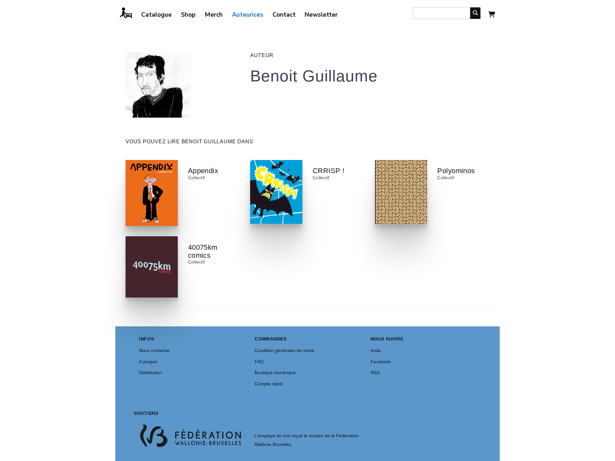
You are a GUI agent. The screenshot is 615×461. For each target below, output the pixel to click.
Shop (188, 15)
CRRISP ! (329, 171)
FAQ (259, 361)
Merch (214, 15)
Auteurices (247, 15)
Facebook (381, 361)
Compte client (269, 383)
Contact (284, 15)
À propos (148, 361)
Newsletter (321, 15)
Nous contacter (154, 350)
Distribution (150, 372)
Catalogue (156, 15)
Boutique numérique (275, 372)
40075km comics (202, 251)
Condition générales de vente (284, 350)
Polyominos (456, 171)
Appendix (203, 171)
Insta (376, 350)
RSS (375, 372)
